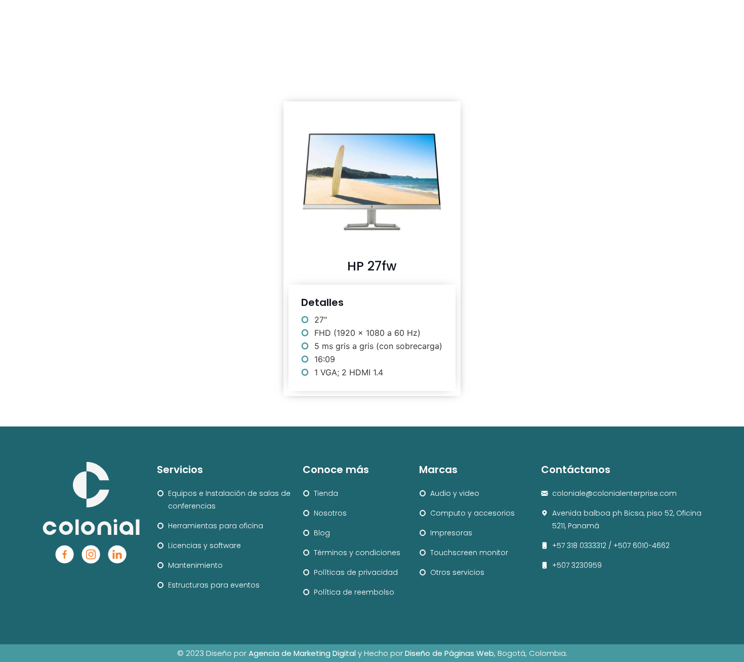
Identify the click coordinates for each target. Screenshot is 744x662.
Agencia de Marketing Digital (302, 653)
